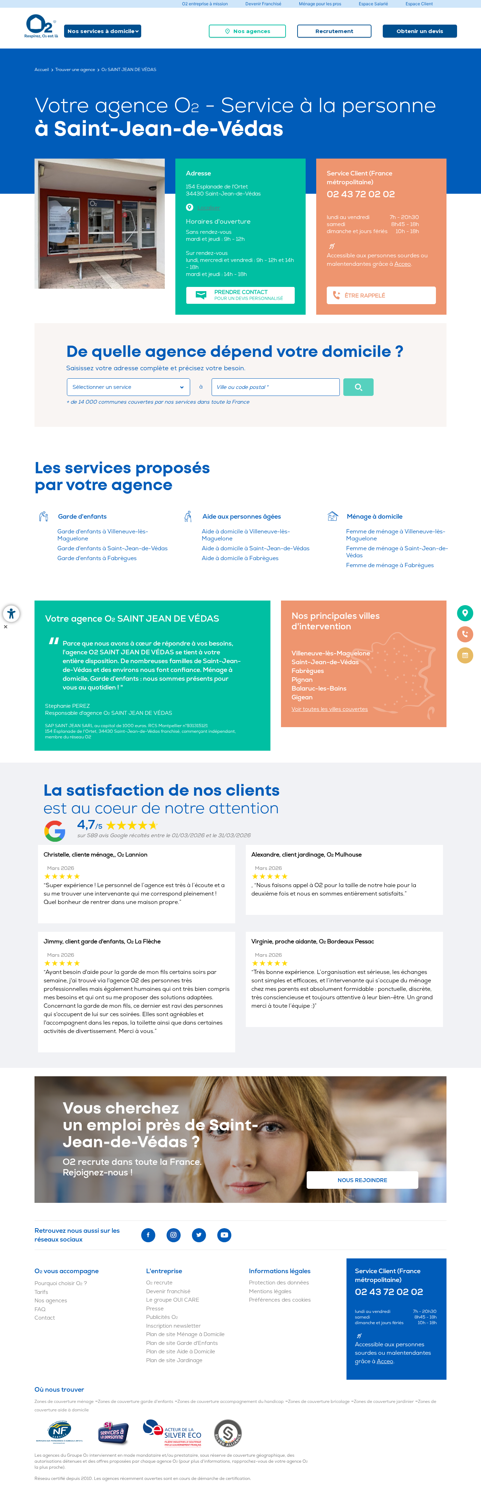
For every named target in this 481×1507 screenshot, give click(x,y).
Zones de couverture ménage (64, 1401)
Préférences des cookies (280, 1300)
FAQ (40, 1309)
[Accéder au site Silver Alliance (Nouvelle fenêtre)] (228, 1433)
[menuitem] (247, 31)
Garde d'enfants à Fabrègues (97, 558)
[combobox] (128, 387)
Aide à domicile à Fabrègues (240, 558)
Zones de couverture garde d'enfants (135, 1401)
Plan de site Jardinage (174, 1360)
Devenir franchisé (168, 1291)
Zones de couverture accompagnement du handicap (230, 1401)
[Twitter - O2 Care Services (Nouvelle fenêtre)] (199, 1235)
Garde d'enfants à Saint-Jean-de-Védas (112, 548)
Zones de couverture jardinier (384, 1401)
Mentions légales (270, 1291)
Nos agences (251, 31)
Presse (155, 1309)
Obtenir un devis (419, 31)
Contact (45, 1318)
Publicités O (162, 1317)
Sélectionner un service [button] (102, 387)
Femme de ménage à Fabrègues (390, 565)
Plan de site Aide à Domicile (180, 1351)
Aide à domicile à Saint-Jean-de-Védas (256, 548)
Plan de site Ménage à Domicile (185, 1334)
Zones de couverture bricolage (319, 1401)
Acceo (402, 264)
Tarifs (41, 1292)
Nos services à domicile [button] (101, 31)
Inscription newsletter (173, 1326)
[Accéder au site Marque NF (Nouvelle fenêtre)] (66, 1433)
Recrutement (334, 31)
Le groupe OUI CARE (172, 1300)
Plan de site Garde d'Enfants (182, 1343)
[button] (358, 387)
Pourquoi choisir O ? (61, 1283)
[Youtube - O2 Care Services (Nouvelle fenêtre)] (224, 1235)
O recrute (159, 1283)
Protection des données (279, 1283)
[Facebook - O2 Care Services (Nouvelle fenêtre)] (148, 1235)
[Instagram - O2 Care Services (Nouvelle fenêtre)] (174, 1235)
